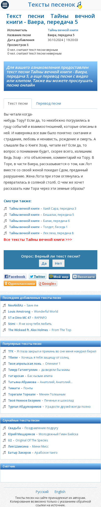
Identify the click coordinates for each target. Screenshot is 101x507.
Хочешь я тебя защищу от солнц (45, 357)
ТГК (10, 351)
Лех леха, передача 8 (58, 233)
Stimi (11, 324)
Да (44, 263)
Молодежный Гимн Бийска (58, 434)
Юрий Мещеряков (21, 434)
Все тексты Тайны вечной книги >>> (38, 239)
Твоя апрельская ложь (24, 364)
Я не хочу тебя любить (35, 324)
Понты (28, 388)
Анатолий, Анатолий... (56, 382)
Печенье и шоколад (59, 400)
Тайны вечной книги (63, 30)
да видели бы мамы (55, 370)
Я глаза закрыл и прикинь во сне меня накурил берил (56, 351)
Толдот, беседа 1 (55, 227)
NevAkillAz (15, 305)
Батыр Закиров (19, 452)
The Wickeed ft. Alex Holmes (28, 330)
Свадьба (14, 428)
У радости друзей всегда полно (68, 407)
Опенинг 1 (53, 364)
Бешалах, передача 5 (58, 215)
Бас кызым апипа (39, 376)
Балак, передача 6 (56, 221)
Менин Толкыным (52, 394)
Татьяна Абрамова (22, 382)
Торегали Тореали (22, 394)
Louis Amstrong (19, 311)
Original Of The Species (31, 440)
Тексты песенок (52, 4)
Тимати (14, 388)
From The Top (61, 330)
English (59, 491)
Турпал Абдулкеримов (24, 407)
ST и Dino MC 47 (19, 318)
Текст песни (18, 103)
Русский (42, 491)
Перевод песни (48, 103)
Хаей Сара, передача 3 (59, 208)
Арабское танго (46, 452)
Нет (58, 263)
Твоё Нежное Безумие (24, 400)
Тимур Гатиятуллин (23, 370)
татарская (16, 376)
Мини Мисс (40, 446)
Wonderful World (46, 311)
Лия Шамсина (18, 446)
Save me (32, 305)
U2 (10, 440)
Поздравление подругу (41, 428)
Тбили (13, 357)
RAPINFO (41, 318)
